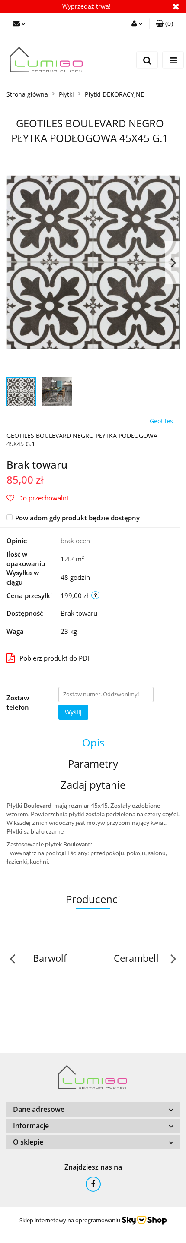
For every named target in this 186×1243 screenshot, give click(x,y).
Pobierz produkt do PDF (55, 658)
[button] (164, 24)
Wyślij (73, 712)
